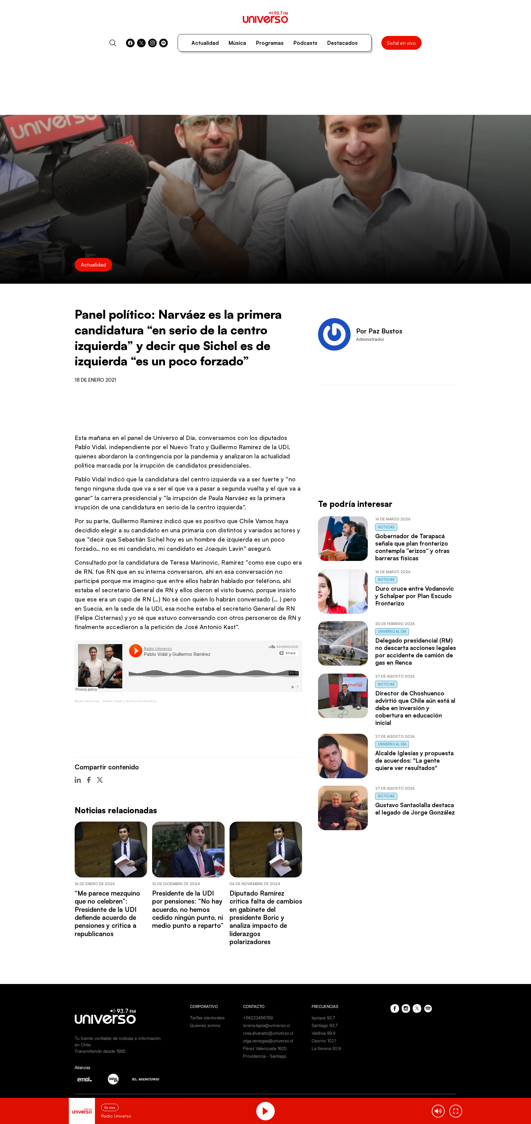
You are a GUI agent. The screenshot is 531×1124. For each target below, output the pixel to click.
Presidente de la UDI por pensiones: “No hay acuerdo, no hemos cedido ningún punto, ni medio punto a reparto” (187, 909)
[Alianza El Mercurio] (145, 1079)
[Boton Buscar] (112, 43)
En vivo (109, 1107)
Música (237, 43)
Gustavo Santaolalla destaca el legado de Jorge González (415, 808)
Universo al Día (392, 631)
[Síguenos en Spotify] (163, 43)
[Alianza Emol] (84, 1079)
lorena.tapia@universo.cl (266, 1025)
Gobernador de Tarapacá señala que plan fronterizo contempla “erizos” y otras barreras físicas (412, 547)
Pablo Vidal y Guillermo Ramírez (130, 701)
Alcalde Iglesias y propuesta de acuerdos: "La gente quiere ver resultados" (414, 760)
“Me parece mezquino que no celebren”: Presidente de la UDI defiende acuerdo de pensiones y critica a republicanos (107, 913)
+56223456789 (258, 1017)
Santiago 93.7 (324, 1025)
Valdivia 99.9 (323, 1033)
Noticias (386, 527)
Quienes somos (205, 1025)
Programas (270, 43)
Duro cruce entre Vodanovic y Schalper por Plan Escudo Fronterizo (414, 596)
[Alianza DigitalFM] (113, 1079)
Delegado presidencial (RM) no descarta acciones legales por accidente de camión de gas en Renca (415, 651)
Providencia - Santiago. (265, 1056)
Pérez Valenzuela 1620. (265, 1048)
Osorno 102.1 (324, 1040)
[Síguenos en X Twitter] (141, 43)
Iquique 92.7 (323, 1017)
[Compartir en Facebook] (89, 780)
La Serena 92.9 (326, 1048)
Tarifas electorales (207, 1017)
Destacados (342, 43)
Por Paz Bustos (379, 331)
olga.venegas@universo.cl (268, 1040)
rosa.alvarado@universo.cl (268, 1033)
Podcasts (305, 43)
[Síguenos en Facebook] (130, 43)
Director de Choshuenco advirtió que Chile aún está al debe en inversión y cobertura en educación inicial (415, 708)
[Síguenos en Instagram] (152, 43)
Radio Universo (87, 701)
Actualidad (205, 43)
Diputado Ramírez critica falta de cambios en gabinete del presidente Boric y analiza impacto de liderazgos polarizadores (266, 917)
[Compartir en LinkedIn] (78, 780)
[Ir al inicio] (265, 17)
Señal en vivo (401, 43)
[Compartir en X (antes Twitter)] (100, 780)
